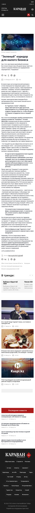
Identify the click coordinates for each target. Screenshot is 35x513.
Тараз (30, 472)
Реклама (27, 461)
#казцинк (27, 263)
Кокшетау (19, 490)
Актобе (14, 472)
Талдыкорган (25, 481)
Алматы (16, 468)
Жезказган (25, 494)
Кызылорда (15, 485)
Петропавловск (27, 485)
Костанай (10, 477)
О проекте (20, 461)
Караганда (6, 472)
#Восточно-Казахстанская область (12, 263)
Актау (26, 477)
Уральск (5, 485)
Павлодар (23, 472)
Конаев (16, 494)
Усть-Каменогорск (11, 481)
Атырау (18, 477)
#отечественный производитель (11, 266)
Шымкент (25, 468)
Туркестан (9, 490)
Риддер (8, 494)
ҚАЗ (32, 2)
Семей (27, 490)
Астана (9, 468)
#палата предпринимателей (10, 269)
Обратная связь (10, 461)
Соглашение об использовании (17, 506)
